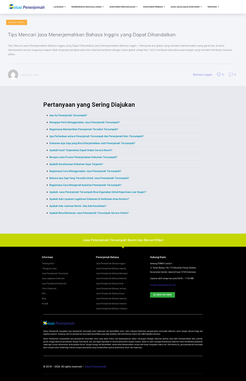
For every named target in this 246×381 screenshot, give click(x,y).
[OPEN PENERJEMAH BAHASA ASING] (103, 6)
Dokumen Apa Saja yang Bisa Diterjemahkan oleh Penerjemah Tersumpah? (92, 143)
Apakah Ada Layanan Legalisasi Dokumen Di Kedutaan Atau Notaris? (89, 198)
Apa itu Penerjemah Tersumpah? (68, 115)
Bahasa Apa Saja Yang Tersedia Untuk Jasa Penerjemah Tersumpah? (89, 178)
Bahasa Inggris (17, 22)
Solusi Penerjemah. (95, 366)
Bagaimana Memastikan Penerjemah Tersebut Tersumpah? (83, 129)
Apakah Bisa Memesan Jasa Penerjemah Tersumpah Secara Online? (89, 212)
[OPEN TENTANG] (219, 6)
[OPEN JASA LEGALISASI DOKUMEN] (201, 6)
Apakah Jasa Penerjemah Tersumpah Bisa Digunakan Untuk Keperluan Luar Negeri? (97, 191)
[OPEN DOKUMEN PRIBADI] (165, 6)
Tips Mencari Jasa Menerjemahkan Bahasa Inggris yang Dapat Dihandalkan (92, 34)
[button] (123, 115)
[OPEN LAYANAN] (65, 6)
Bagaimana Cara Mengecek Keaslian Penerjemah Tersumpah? (85, 185)
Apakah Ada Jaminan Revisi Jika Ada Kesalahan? (77, 205)
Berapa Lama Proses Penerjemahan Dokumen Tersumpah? (83, 157)
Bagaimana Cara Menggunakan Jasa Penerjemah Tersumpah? (85, 171)
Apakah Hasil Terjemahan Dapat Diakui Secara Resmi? (80, 150)
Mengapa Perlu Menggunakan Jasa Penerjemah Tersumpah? (84, 122)
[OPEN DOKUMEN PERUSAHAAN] (137, 6)
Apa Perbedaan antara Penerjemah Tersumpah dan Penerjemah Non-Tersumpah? (96, 136)
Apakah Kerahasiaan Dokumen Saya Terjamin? (76, 164)
